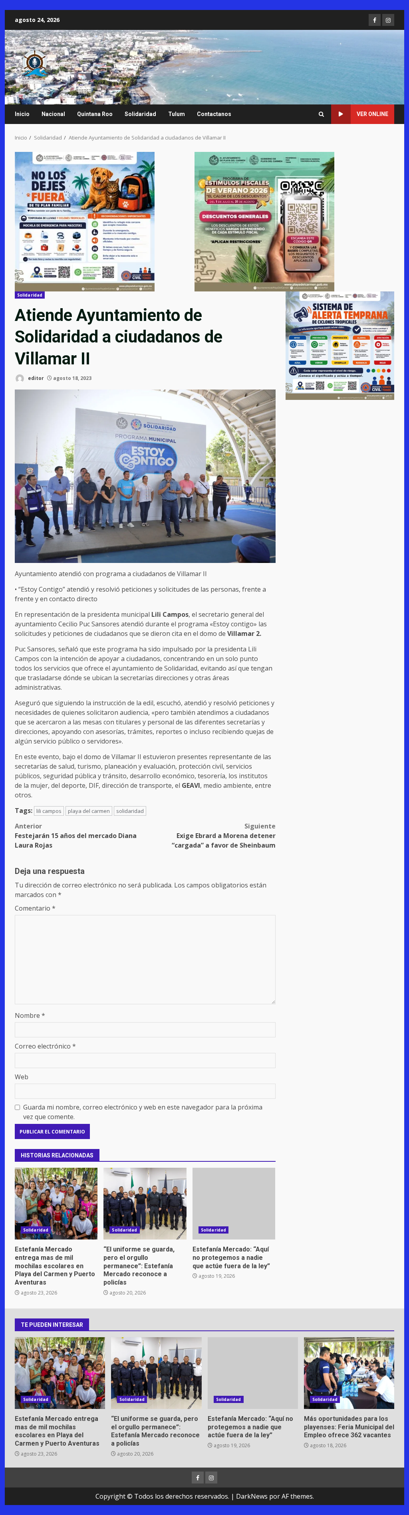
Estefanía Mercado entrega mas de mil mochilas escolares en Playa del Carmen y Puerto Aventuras (56, 1204)
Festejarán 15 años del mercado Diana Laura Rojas (76, 836)
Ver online (372, 114)
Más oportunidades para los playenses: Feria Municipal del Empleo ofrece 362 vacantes (349, 1373)
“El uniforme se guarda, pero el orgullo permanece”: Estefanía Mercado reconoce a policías (144, 1204)
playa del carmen (89, 811)
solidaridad (130, 811)
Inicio (22, 114)
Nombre (30, 1015)
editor (35, 378)
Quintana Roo (95, 114)
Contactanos (214, 114)
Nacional (53, 114)
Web (21, 1076)
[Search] (321, 114)
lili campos (49, 811)
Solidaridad (140, 114)
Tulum (176, 114)
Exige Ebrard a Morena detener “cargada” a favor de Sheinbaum (223, 836)
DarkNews (252, 1496)
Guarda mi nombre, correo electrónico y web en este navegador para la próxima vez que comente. (142, 1112)
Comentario (35, 908)
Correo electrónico (45, 1046)
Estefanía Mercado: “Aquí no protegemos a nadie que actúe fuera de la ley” (234, 1204)
